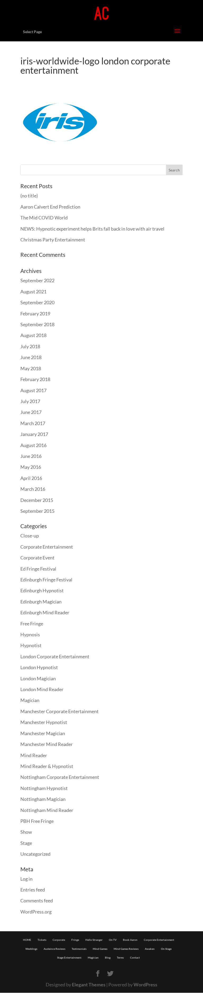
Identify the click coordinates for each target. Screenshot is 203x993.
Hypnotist (30, 645)
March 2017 (32, 423)
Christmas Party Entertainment (52, 239)
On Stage (166, 948)
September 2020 (37, 302)
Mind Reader (33, 755)
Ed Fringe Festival (38, 569)
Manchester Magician (42, 733)
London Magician (38, 678)
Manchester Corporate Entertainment (59, 711)
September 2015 (37, 511)
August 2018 (33, 335)
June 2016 (30, 456)
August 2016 (33, 445)
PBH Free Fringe (37, 821)
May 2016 (30, 467)
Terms (120, 957)
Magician (29, 700)
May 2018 (30, 368)
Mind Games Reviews (126, 948)
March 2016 (32, 489)
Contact (135, 957)
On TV (113, 939)
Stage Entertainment (69, 957)
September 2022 (37, 280)
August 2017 (33, 390)
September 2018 (37, 324)
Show (26, 832)
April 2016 (31, 478)
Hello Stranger (94, 939)
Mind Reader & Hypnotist (46, 766)
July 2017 (30, 401)
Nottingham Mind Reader (46, 810)
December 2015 (36, 500)
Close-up (29, 536)
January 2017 (34, 434)
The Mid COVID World (44, 217)
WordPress (145, 984)
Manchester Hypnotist (43, 722)
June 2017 (30, 412)
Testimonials (79, 948)
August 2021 (33, 291)
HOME (27, 939)
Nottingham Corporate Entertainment (59, 777)
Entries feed (32, 890)
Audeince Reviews (54, 948)
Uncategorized (35, 854)
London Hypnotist (39, 667)
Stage (26, 843)
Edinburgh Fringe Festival (46, 579)
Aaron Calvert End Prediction (50, 207)
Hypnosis (30, 634)
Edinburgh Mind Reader (44, 612)
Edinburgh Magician (41, 601)
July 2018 (30, 346)
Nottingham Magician (43, 799)
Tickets (42, 939)
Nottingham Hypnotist (44, 788)
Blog (107, 957)
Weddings (31, 948)
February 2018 (35, 379)
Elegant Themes (88, 984)
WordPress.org (36, 912)
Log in (26, 879)
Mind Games (100, 948)
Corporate (59, 939)
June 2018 (30, 357)
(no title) (29, 195)
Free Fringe (31, 623)
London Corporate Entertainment (54, 656)
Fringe (75, 939)
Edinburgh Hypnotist (42, 590)
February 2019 (35, 313)
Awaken (150, 948)
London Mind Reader (41, 689)
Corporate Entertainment (46, 547)
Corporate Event (37, 558)
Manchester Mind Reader (46, 744)
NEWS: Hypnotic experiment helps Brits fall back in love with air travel (92, 229)
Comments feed (36, 900)
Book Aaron (130, 939)
